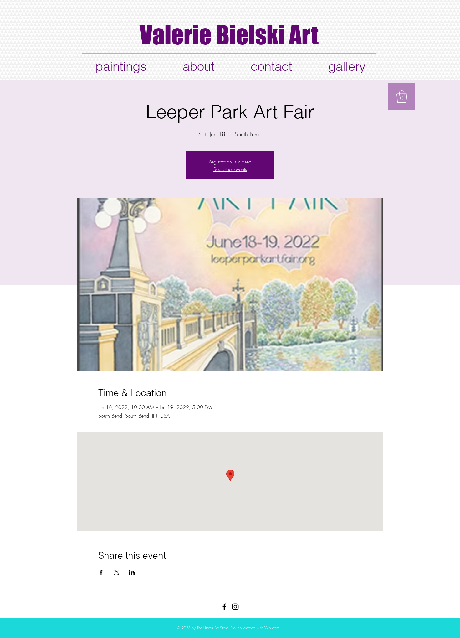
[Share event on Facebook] (101, 572)
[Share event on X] (117, 572)
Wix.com (271, 627)
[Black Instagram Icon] (235, 606)
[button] (401, 96)
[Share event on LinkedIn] (132, 572)
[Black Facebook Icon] (224, 606)
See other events (230, 169)
